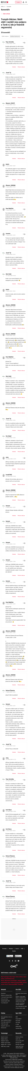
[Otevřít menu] (26, 2)
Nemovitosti (7, 980)
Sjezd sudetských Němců (6, 1020)
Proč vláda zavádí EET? (6, 1022)
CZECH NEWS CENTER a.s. (19, 1053)
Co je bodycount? (4, 1002)
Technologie (4, 1033)
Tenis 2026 (18, 1022)
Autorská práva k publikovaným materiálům (13, 1059)
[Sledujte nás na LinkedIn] (18, 961)
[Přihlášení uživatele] (23, 2)
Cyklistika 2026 (19, 1028)
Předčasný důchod (19, 1037)
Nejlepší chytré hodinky (5, 1042)
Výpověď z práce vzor (5, 1025)
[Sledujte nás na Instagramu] (15, 961)
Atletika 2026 (18, 1026)
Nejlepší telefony (4, 1038)
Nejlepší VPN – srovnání (6, 1044)
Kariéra (14, 951)
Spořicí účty (18, 1038)
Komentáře (9, 6)
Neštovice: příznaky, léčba (6, 995)
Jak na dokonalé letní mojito (21, 1006)
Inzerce (17, 948)
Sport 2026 (19, 1013)
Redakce (11, 948)
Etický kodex (7, 1067)
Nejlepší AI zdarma (5, 1040)
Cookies (22, 1062)
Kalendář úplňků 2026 (5, 1000)
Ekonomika (18, 1033)
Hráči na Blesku (19, 976)
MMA (17, 1016)
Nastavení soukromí (9, 1064)
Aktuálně (3, 989)
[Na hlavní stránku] (4, 2)
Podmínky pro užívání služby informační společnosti (13, 1061)
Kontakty (4, 948)
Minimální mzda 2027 (20, 1044)
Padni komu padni (4, 1023)
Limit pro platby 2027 (20, 1040)
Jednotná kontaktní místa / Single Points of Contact (14, 1065)
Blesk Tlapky (12, 976)
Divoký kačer (3, 1027)
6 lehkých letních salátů (20, 1008)
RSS (22, 948)
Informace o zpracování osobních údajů (12, 1062)
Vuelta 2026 (20, 984)
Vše (22, 36)
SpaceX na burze (4, 1037)
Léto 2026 (18, 989)
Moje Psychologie (5, 976)
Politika (3, 1013)
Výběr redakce (5, 36)
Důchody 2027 (18, 1042)
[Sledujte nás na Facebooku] (12, 961)
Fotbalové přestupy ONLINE (16, 982)
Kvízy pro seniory (4, 999)
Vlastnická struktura (18, 1064)
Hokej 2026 (18, 1020)
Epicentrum (3, 993)
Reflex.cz (3, 6)
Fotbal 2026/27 (18, 1018)
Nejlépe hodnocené (15, 36)
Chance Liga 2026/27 (13, 984)
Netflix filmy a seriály (5, 1046)
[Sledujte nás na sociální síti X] (9, 961)
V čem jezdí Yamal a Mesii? (6, 997)
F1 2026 (17, 1024)
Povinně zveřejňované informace (17, 1067)
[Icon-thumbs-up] (25, 43)
